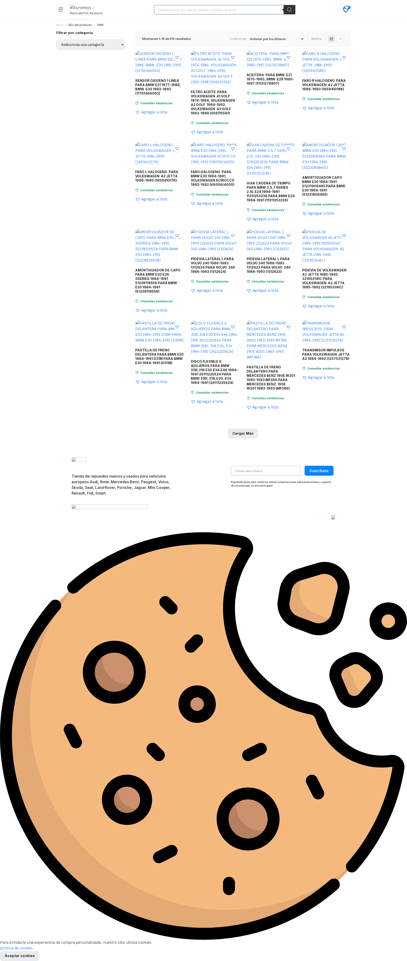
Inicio (60, 25)
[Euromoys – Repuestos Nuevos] (89, 9)
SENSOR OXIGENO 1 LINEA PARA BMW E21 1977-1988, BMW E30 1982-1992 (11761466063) (158, 87)
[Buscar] (289, 9)
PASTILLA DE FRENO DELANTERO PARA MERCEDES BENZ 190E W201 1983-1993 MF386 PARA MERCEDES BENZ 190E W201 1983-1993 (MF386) (271, 377)
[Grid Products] (331, 38)
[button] (177, 57)
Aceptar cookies (20, 955)
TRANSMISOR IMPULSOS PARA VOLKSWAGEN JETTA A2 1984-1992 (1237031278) (326, 354)
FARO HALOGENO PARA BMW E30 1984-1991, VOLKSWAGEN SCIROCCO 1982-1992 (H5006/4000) (212, 178)
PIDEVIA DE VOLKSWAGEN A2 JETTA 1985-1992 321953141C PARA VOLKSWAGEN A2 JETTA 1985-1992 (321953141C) (324, 278)
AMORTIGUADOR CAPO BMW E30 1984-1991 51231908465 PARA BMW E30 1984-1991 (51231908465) (323, 185)
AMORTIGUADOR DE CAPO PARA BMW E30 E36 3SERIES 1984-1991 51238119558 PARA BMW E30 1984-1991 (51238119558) (157, 280)
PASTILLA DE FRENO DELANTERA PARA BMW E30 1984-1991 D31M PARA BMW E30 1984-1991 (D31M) (159, 356)
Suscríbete (319, 470)
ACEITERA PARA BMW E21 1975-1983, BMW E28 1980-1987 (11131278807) (270, 79)
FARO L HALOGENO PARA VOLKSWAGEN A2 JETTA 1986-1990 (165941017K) (156, 176)
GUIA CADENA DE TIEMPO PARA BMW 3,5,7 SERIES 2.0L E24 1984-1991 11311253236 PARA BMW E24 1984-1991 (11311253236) (271, 191)
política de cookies (16, 948)
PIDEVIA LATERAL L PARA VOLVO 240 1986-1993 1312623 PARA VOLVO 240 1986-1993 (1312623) (269, 265)
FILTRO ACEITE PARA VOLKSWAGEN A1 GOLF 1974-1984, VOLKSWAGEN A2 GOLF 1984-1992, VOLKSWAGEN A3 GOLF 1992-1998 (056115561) (213, 102)
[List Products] (340, 38)
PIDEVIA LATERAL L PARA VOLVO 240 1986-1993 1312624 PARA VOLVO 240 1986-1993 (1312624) (213, 265)
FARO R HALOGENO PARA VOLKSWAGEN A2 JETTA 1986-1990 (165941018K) (324, 85)
